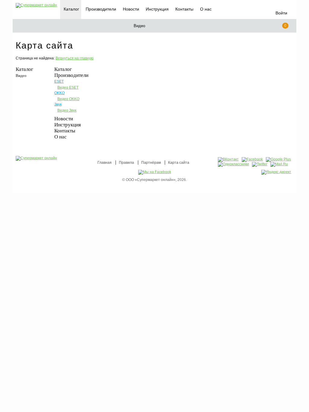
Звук (58, 104)
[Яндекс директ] (276, 172)
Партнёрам (151, 162)
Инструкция (157, 9)
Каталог (24, 69)
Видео (21, 75)
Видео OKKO (68, 99)
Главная (104, 162)
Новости (131, 9)
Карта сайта (178, 162)
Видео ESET (67, 87)
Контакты (184, 9)
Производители (101, 9)
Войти (281, 13)
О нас (206, 9)
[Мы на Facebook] (154, 172)
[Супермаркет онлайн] (36, 5)
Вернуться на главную (75, 58)
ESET (59, 81)
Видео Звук (66, 110)
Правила (126, 162)
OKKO (59, 93)
